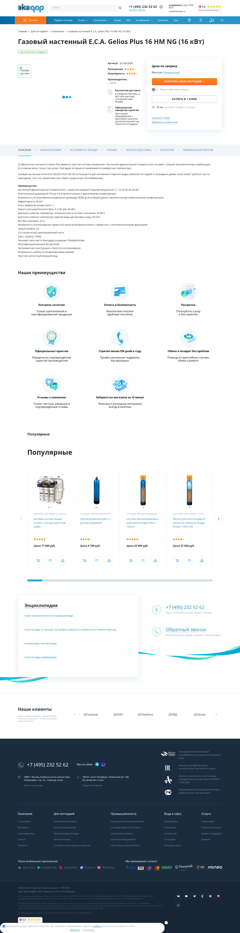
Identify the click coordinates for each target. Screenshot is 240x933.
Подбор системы (63, 20)
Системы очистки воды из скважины (72, 845)
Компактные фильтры (65, 827)
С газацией (169, 839)
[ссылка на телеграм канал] (97, 764)
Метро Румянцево (33, 785)
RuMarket (108, 867)
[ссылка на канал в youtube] (186, 896)
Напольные (170, 827)
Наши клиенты (35, 709)
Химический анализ (211, 827)
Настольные (170, 833)
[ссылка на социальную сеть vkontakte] (178, 896)
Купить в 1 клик (184, 99)
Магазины (23, 827)
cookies (97, 926)
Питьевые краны (172, 845)
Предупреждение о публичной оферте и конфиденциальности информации (55, 913)
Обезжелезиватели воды (66, 833)
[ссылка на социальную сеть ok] (202, 896)
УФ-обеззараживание (122, 833)
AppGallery (71, 867)
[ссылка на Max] (178, 905)
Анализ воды (207, 821)
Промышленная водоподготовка (127, 821)
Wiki (128, 20)
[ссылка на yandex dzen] (210, 896)
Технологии (99, 20)
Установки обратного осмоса (126, 827)
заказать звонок (137, 10)
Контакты (163, 20)
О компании (143, 20)
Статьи (21, 839)
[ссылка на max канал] (103, 764)
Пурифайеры (170, 821)
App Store (29, 867)
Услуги (81, 20)
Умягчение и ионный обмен (125, 845)
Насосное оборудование (123, 839)
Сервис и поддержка (211, 833)
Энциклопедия (41, 605)
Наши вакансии (26, 833)
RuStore (90, 867)
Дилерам (205, 839)
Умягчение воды (62, 839)
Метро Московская (92, 785)
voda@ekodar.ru (177, 11)
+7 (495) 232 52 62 (143, 7)
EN (222, 20)
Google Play (49, 867)
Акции (117, 20)
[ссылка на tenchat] (218, 896)
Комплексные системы (65, 821)
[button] (218, 518)
